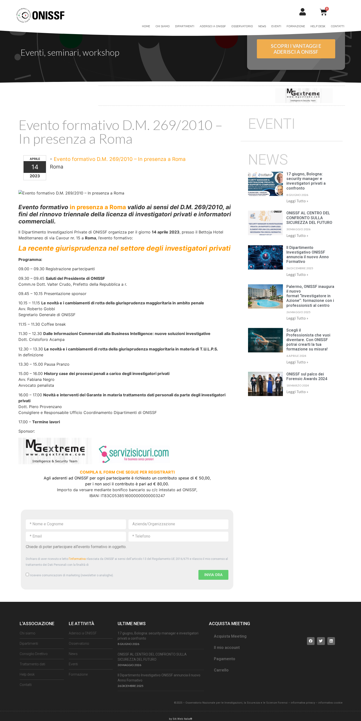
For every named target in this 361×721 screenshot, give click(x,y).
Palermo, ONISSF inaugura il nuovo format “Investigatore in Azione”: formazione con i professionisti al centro (310, 296)
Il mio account (227, 647)
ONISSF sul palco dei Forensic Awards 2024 (306, 376)
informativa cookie (330, 702)
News (262, 26)
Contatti (337, 26)
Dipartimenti (184, 26)
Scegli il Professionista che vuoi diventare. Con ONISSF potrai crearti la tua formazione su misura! (308, 339)
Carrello (221, 670)
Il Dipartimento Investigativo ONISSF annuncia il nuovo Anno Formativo (307, 254)
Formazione (296, 26)
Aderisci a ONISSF (213, 26)
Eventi (276, 26)
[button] (311, 641)
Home (146, 26)
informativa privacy (303, 702)
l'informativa (77, 559)
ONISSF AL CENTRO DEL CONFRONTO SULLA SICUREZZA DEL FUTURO (309, 218)
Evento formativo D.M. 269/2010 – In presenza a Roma (120, 159)
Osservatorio (242, 26)
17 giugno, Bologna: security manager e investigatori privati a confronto (306, 181)
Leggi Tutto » (297, 201)
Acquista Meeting (230, 636)
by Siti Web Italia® (180, 719)
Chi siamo (162, 26)
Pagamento (224, 659)
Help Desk (317, 26)
